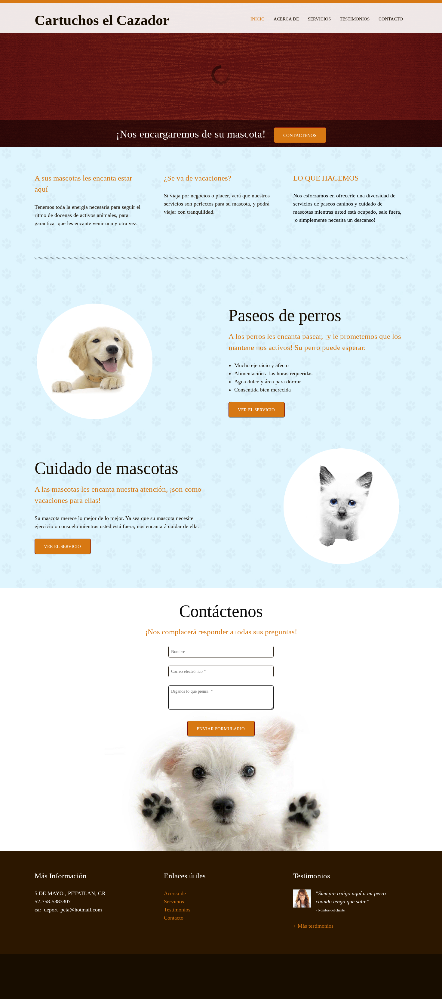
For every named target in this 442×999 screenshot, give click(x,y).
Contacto (173, 918)
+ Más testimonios (313, 926)
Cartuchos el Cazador (102, 20)
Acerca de (175, 893)
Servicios (174, 901)
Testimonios (177, 910)
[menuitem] (257, 18)
